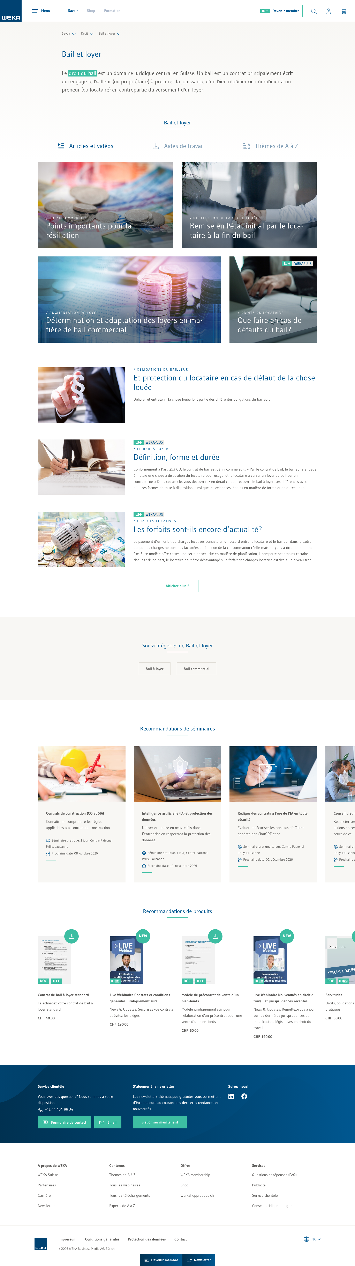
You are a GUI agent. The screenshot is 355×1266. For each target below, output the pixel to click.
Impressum (67, 1239)
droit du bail (82, 73)
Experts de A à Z (122, 1205)
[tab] (85, 145)
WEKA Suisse (48, 1175)
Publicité (259, 1185)
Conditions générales (102, 1239)
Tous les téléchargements (129, 1195)
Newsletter (46, 1205)
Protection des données (147, 1239)
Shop (91, 10)
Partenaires (47, 1185)
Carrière (44, 1195)
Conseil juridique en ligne (272, 1205)
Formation (112, 10)
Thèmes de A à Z (122, 1175)
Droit (84, 33)
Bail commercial (196, 669)
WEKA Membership (195, 1175)
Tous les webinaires (124, 1185)
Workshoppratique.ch (197, 1195)
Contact (180, 1239)
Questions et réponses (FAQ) (274, 1175)
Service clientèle (265, 1195)
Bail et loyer (107, 33)
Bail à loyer (155, 669)
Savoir (73, 10)
